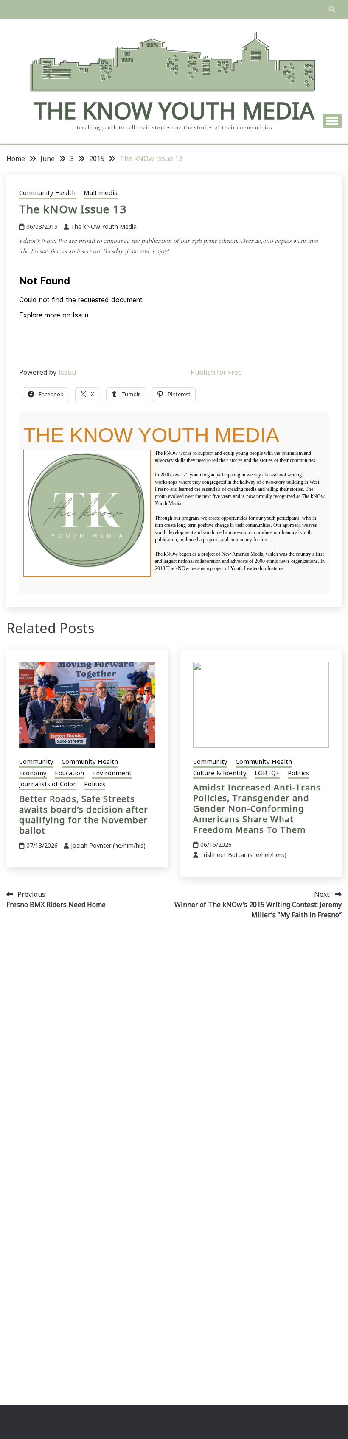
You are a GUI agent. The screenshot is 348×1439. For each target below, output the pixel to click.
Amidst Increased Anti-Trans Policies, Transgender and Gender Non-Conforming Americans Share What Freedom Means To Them (257, 808)
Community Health (47, 192)
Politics (94, 783)
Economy (33, 772)
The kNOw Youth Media (174, 110)
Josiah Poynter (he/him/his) (108, 845)
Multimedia (101, 192)
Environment (112, 772)
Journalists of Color (47, 783)
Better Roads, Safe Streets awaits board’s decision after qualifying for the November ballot (83, 814)
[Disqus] (174, 1046)
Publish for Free (216, 372)
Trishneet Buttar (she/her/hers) (243, 855)
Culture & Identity (220, 772)
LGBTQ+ (267, 772)
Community (36, 761)
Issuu (67, 372)
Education (69, 772)
